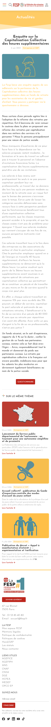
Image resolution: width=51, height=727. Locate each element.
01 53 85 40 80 (15, 615)
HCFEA (6, 679)
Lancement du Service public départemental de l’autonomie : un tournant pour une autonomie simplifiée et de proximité (25, 438)
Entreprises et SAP (31, 48)
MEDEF (6, 682)
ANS (4, 665)
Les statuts (8, 645)
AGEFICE (7, 658)
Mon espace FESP (12, 628)
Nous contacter (10, 649)
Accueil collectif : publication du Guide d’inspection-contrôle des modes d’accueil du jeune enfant (24, 493)
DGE (4, 675)
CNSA (5, 672)
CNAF (5, 669)
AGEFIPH (7, 662)
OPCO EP (7, 686)
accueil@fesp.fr (19, 619)
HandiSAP (8, 642)
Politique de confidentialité (17, 635)
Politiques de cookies (13, 638)
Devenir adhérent (14, 600)
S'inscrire (9, 705)
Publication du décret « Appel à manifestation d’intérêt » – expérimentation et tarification (20, 548)
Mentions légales (11, 632)
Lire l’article (7, 453)
